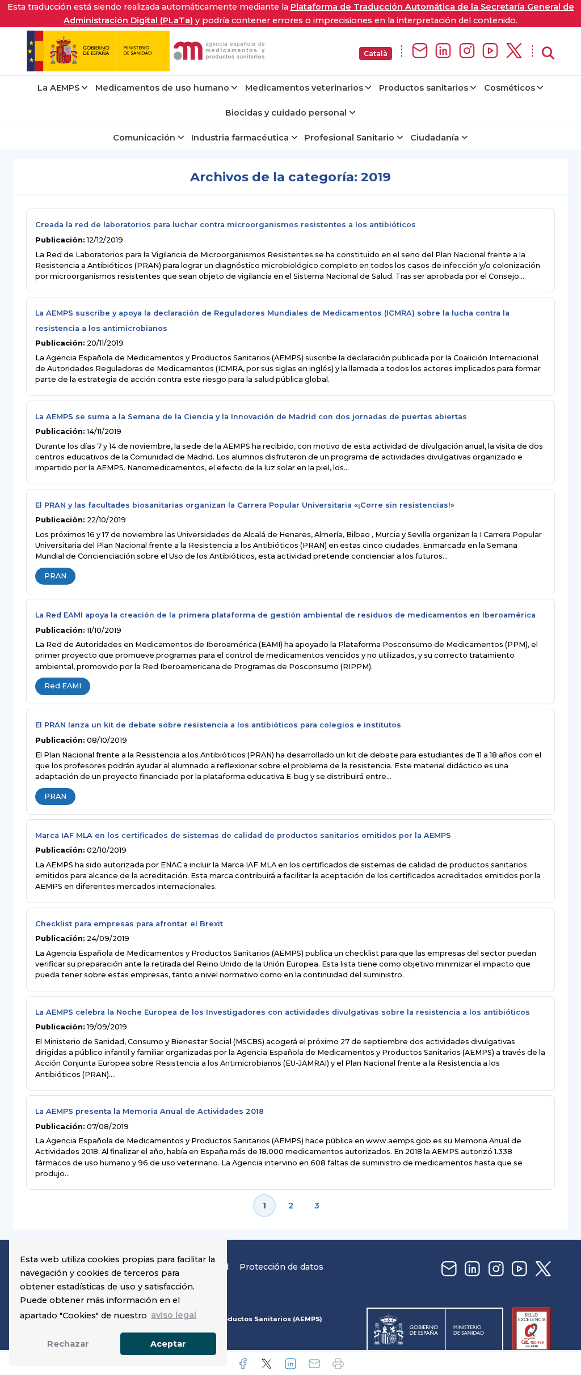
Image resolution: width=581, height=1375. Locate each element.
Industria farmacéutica (240, 138)
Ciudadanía (434, 138)
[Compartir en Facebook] (242, 1363)
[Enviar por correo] (314, 1363)
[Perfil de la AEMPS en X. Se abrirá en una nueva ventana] (514, 51)
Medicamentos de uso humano (162, 88)
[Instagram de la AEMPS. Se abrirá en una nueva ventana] (467, 51)
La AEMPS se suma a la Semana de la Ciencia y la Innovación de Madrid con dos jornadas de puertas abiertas (251, 416)
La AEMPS (58, 88)
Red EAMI (62, 686)
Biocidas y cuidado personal (286, 113)
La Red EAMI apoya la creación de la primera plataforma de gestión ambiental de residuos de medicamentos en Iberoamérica (285, 615)
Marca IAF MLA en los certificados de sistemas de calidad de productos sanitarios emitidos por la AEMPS (243, 835)
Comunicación (144, 138)
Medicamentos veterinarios (304, 88)
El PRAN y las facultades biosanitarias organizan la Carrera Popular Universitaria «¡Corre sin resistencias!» (244, 505)
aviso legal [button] (173, 1315)
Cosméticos (509, 88)
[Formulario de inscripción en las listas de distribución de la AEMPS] (420, 51)
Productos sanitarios (423, 88)
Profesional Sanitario (349, 138)
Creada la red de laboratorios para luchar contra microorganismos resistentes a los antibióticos (225, 224)
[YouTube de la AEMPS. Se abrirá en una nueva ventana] (490, 51)
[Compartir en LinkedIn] (290, 1363)
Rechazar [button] (68, 1344)
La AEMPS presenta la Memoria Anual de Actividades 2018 (149, 1111)
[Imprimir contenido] (338, 1363)
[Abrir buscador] (548, 53)
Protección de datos (281, 1267)
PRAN (55, 576)
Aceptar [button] (168, 1344)
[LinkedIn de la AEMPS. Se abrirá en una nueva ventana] (443, 51)
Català (376, 53)
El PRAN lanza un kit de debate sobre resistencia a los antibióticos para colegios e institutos (218, 725)
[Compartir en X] (266, 1363)
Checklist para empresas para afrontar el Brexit (129, 923)
